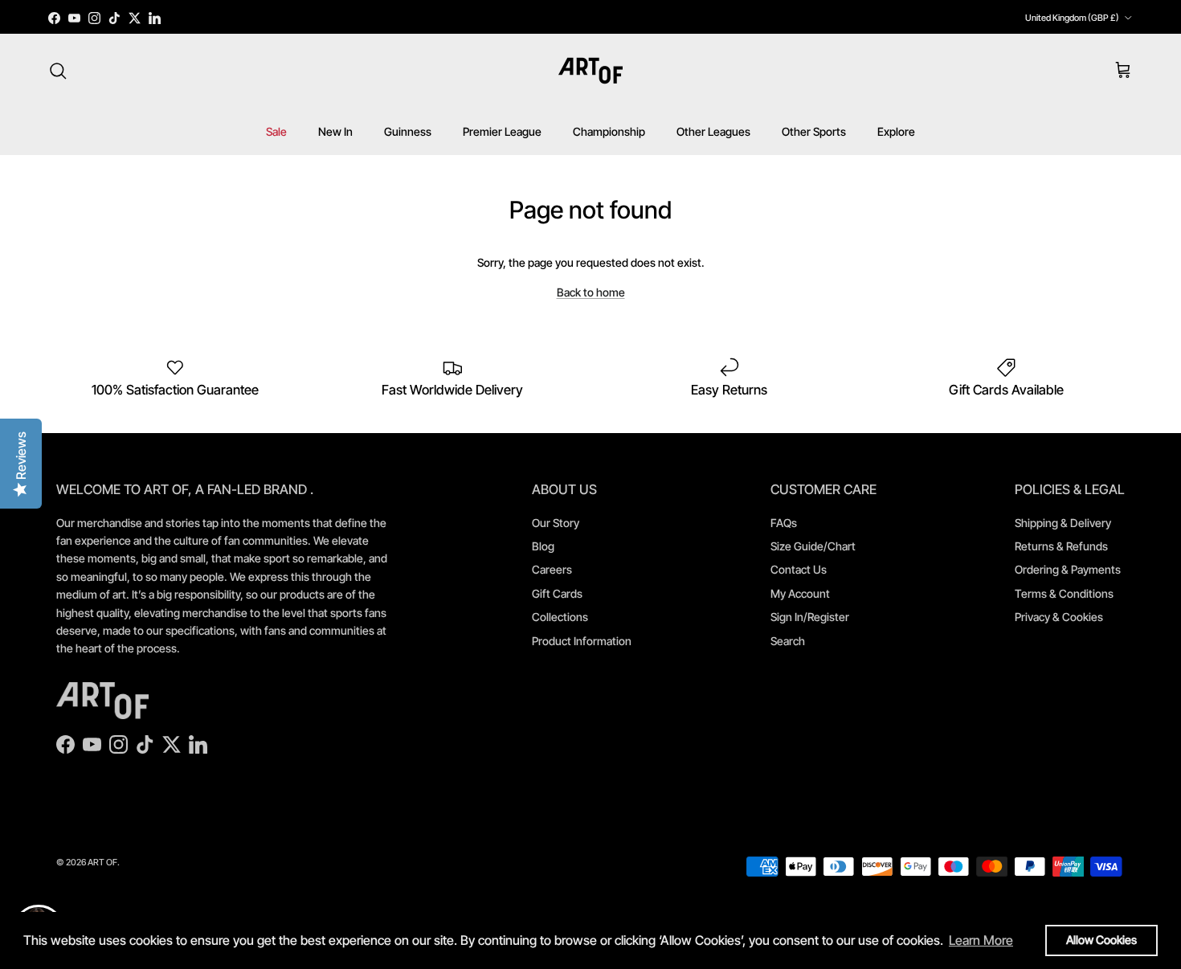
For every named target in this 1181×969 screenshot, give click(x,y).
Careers (552, 569)
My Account (800, 593)
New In (335, 131)
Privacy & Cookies (1059, 617)
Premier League (502, 131)
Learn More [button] (981, 940)
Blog (543, 546)
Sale (276, 131)
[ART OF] (590, 71)
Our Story (555, 522)
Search (787, 641)
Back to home (591, 292)
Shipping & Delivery (1063, 522)
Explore (896, 131)
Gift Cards (557, 593)
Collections (560, 617)
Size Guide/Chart (813, 546)
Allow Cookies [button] (1101, 940)
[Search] (57, 70)
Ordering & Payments (1068, 569)
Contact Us (798, 569)
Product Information (581, 641)
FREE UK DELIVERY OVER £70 (590, 21)
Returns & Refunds (1061, 546)
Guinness (407, 131)
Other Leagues (713, 131)
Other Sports (814, 131)
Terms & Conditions (1064, 593)
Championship (609, 131)
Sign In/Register (809, 617)
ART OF (102, 862)
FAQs (783, 522)
